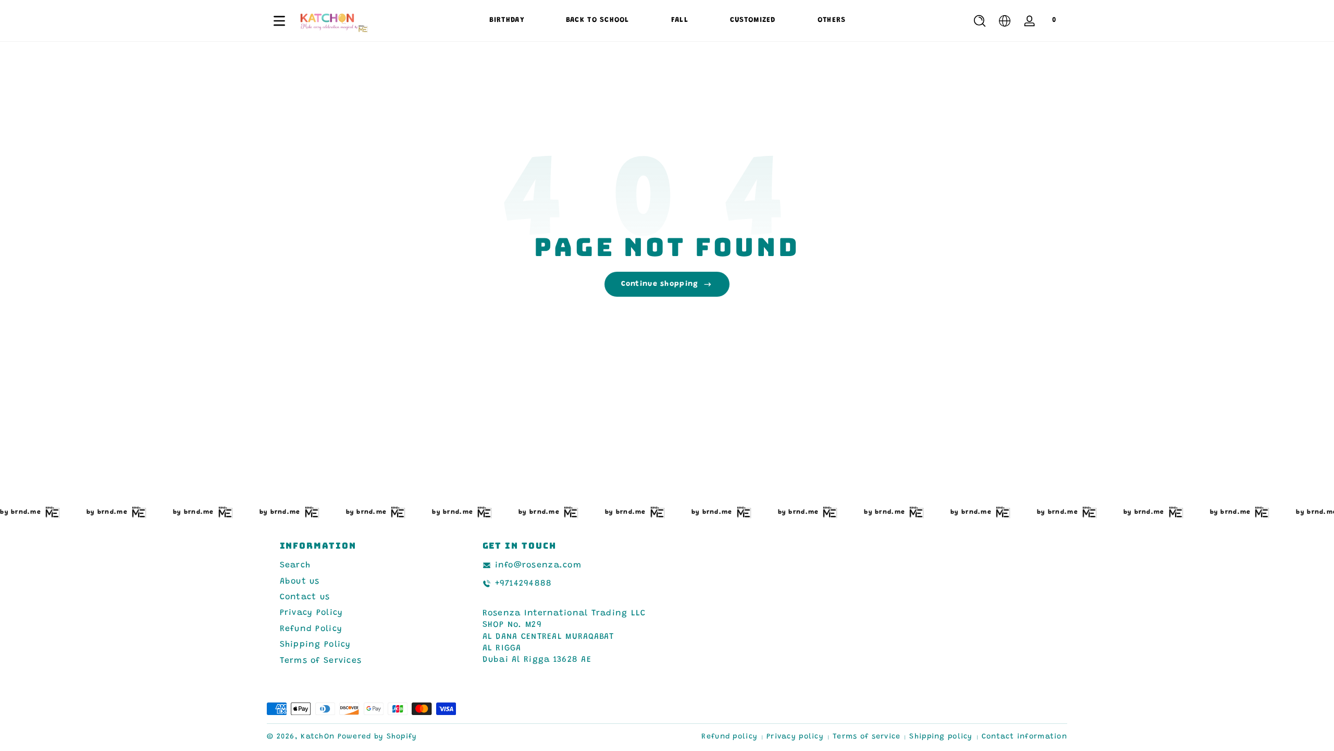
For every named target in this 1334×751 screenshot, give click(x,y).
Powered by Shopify (377, 737)
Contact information (1024, 737)
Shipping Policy (315, 644)
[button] (979, 21)
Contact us (305, 597)
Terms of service (866, 737)
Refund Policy (311, 629)
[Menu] (279, 20)
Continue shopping (660, 284)
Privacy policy (795, 737)
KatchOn (318, 737)
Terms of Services (321, 661)
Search (295, 565)
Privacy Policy (311, 613)
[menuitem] (363, 565)
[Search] (979, 21)
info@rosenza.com (538, 565)
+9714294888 (523, 583)
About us (300, 581)
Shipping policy (940, 737)
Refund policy (729, 737)
